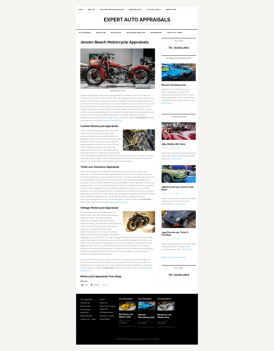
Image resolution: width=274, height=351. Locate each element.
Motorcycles (85, 306)
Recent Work (105, 319)
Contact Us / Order (88, 319)
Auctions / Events (107, 316)
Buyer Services (86, 316)
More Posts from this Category (174, 257)
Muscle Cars (85, 303)
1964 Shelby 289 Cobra (173, 144)
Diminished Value (106, 312)
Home (102, 299)
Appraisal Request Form (112, 120)
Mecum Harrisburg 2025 (174, 85)
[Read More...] (167, 103)
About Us (103, 303)
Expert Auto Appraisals (137, 20)
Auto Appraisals (86, 299)
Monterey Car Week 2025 (164, 316)
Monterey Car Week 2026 (126, 315)
